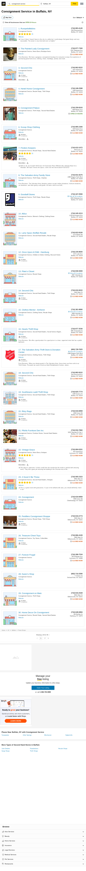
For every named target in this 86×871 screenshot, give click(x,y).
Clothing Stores (49, 216)
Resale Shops (37, 91)
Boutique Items (46, 51)
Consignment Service (25, 31)
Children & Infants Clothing (41, 255)
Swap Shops (6, 751)
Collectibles (44, 538)
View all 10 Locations (76, 196)
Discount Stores (55, 255)
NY (8, 630)
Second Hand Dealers (48, 110)
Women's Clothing (38, 216)
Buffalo (14, 630)
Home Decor (36, 51)
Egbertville (69, 735)
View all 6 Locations (76, 273)
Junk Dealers (6, 748)
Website (20, 37)
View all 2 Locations (76, 351)
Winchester (47, 735)
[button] (81, 4)
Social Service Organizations (56, 332)
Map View (9, 17)
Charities (44, 178)
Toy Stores (36, 538)
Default (79, 17)
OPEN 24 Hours (30, 22)
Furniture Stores (38, 433)
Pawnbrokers (34, 748)
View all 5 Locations (76, 311)
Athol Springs (27, 735)
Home (3, 630)
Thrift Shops (46, 91)
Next (48, 638)
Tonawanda (5, 735)
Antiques (44, 452)
